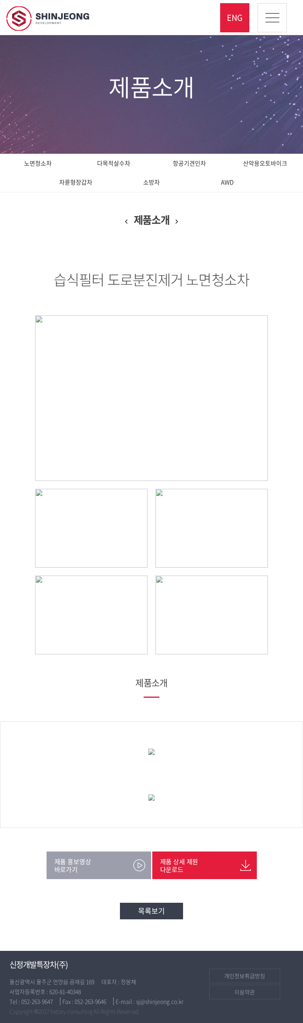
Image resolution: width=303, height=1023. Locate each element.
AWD (227, 182)
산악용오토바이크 (265, 163)
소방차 (151, 182)
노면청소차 (38, 163)
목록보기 (151, 911)
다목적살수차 (113, 163)
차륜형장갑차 (75, 182)
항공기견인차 (189, 163)
